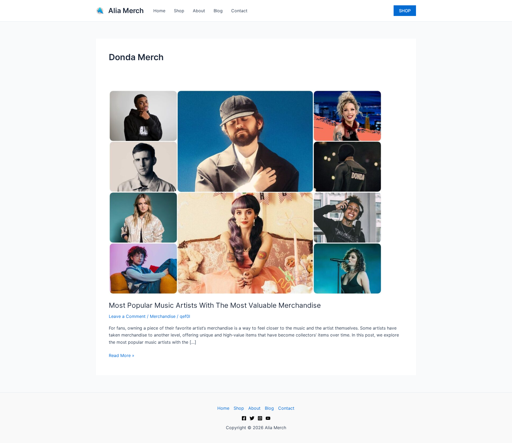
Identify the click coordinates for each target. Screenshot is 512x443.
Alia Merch (126, 10)
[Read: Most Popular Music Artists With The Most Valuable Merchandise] (245, 191)
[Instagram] (260, 418)
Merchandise (162, 316)
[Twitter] (252, 418)
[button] (405, 10)
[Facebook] (244, 418)
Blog (218, 10)
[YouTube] (268, 418)
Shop (179, 10)
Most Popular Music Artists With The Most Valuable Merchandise (215, 305)
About (199, 10)
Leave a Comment (127, 316)
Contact (239, 10)
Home (159, 10)
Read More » (121, 355)
